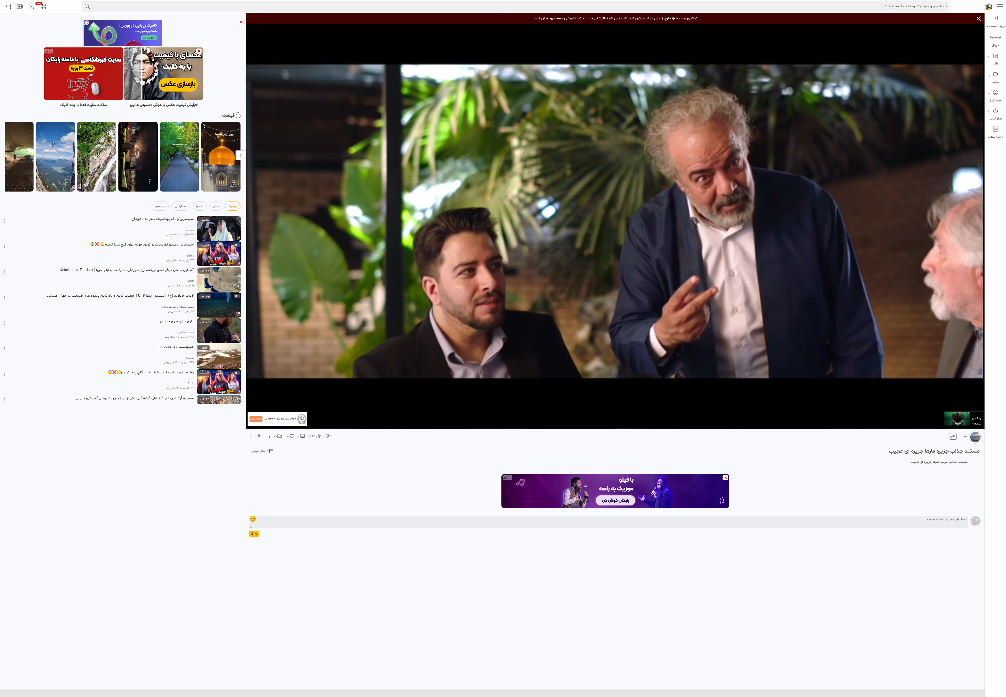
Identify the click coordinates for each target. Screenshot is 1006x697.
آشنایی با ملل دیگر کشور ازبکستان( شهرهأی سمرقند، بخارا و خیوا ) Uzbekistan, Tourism (127, 270)
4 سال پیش (260, 451)
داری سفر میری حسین (177, 321)
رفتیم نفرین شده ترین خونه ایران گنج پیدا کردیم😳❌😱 (151, 372)
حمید (963, 436)
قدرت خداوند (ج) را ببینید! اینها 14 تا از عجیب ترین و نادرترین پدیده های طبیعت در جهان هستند (120, 295)
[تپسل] (86, 22)
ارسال (254, 534)
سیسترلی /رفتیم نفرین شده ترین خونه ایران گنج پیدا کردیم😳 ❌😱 (142, 244)
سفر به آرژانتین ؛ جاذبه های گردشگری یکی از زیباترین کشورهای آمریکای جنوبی (135, 398)
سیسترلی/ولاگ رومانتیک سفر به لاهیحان (163, 219)
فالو (952, 436)
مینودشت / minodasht (175, 347)
